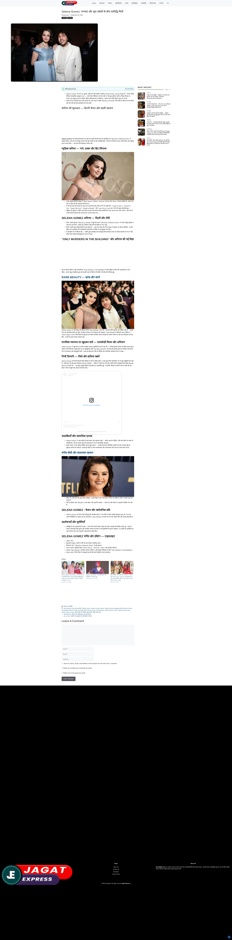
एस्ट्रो (126, 3)
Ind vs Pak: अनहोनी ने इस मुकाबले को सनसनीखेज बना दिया (78, 616)
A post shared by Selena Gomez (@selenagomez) (91, 431)
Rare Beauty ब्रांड (76, 608)
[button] (167, 3)
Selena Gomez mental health (95, 610)
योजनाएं (110, 3)
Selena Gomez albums (97, 608)
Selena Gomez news (124, 610)
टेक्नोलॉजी (143, 3)
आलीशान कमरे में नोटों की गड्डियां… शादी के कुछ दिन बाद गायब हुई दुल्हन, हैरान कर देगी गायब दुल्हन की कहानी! (158, 114)
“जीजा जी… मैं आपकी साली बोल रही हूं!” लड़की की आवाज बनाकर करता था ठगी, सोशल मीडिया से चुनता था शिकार (158, 123)
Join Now (130, 89)
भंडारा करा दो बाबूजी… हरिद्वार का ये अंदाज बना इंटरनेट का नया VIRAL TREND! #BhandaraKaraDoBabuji (158, 96)
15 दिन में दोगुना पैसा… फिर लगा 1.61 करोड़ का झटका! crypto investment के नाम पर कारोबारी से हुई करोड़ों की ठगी (158, 105)
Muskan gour (65, 15)
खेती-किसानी (118, 3)
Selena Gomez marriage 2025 (78, 610)
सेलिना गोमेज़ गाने (78, 612)
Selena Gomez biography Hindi (114, 608)
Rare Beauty (67, 608)
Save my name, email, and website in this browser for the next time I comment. (90, 663)
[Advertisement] (98, 124)
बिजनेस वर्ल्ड (153, 3)
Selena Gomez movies (111, 610)
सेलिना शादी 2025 (97, 612)
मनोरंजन (161, 3)
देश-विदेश (70, 18)
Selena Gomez (86, 608)
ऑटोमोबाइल (134, 3)
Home (94, 3)
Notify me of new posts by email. (74, 673)
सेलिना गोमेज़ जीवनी (87, 612)
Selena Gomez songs (68, 612)
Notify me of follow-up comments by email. (77, 668)
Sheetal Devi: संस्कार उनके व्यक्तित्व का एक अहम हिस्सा (77, 614)
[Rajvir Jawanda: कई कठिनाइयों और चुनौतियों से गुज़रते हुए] (97, 567)
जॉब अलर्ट (102, 3)
